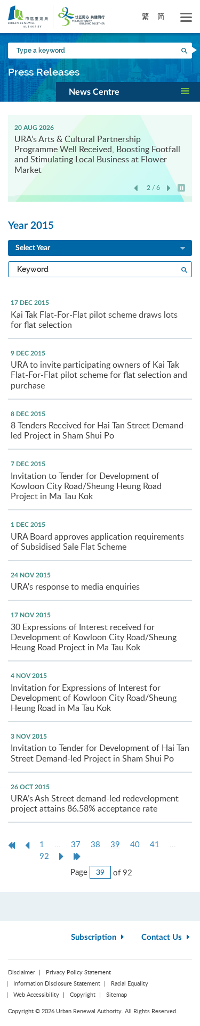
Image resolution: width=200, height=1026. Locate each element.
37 (76, 844)
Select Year (32, 248)
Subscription (94, 937)
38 (95, 844)
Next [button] (169, 189)
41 (154, 844)
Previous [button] (136, 189)
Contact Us (162, 937)
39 (117, 844)
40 (135, 844)
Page (78, 871)
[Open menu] (186, 17)
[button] (128, 91)
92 (44, 855)
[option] (100, 148)
